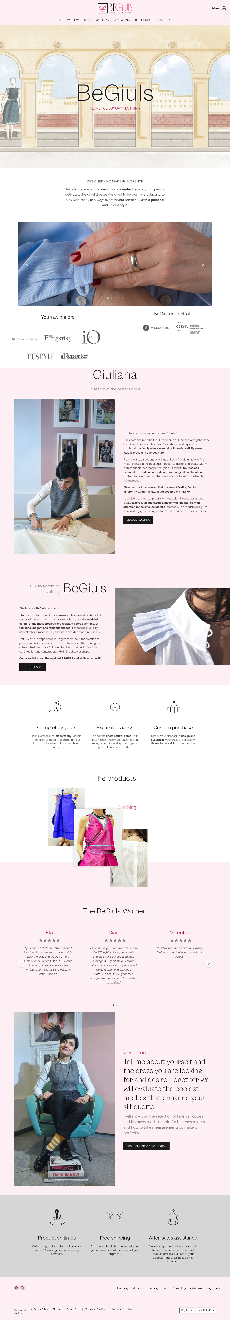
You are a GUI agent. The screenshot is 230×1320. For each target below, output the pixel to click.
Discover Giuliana (138, 519)
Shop (87, 20)
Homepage (122, 1288)
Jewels (165, 1288)
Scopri (103, 841)
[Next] (209, 963)
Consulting (122, 20)
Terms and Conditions (96, 1309)
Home (58, 20)
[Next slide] (202, 263)
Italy (204, 1310)
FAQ (170, 20)
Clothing (153, 1288)
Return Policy (73, 1309)
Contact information (122, 1309)
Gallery (101, 20)
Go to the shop (32, 667)
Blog (159, 20)
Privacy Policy (41, 1309)
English (185, 1310)
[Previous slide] (27, 263)
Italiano (215, 8)
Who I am (73, 20)
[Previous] (21, 963)
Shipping (57, 1309)
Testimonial (143, 20)
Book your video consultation (146, 1146)
